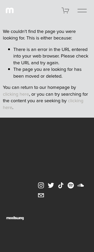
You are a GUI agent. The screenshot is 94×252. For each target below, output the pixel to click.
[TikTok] (61, 185)
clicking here (16, 93)
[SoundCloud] (81, 185)
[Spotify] (71, 185)
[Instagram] (41, 185)
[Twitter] (51, 185)
